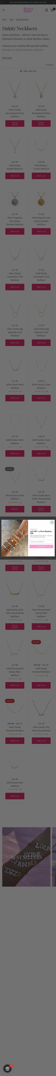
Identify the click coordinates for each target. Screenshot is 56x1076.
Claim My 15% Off (41, 546)
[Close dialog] (52, 522)
